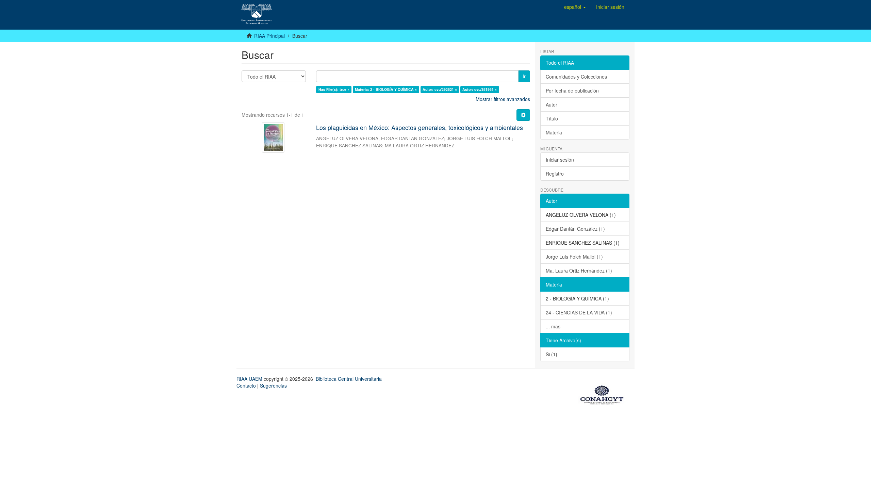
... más (553, 326)
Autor (551, 104)
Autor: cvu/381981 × (479, 89)
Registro (555, 173)
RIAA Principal (269, 35)
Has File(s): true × (333, 89)
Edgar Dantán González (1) (575, 228)
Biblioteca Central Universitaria (349, 378)
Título (552, 118)
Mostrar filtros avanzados (503, 99)
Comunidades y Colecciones (576, 76)
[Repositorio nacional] (604, 393)
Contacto (246, 385)
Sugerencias (273, 385)
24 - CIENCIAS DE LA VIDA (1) (579, 312)
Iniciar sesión (560, 159)
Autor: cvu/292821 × (440, 89)
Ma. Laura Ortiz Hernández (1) (579, 270)
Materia (554, 132)
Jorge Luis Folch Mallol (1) (574, 256)
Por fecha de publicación (572, 90)
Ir (524, 76)
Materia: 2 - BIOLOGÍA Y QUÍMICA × (386, 89)
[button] (575, 7)
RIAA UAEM (250, 378)
